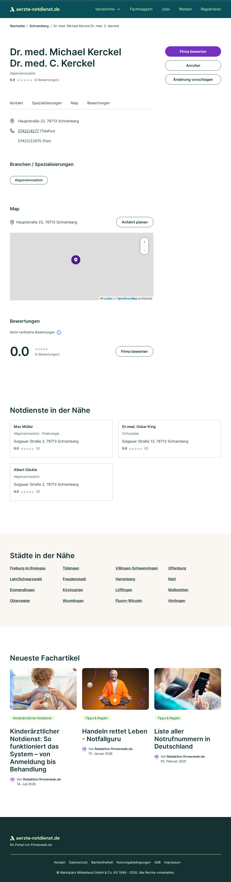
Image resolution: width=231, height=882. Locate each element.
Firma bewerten (134, 351)
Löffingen (124, 589)
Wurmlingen (73, 600)
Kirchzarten (73, 589)
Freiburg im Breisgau (28, 568)
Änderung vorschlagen (193, 79)
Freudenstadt (74, 579)
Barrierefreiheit (102, 862)
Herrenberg (125, 579)
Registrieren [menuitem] (211, 9)
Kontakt (59, 862)
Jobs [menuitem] (166, 9)
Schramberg (39, 26)
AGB (157, 862)
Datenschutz (78, 862)
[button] (76, 261)
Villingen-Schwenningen (137, 568)
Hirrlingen (176, 600)
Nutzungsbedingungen (134, 862)
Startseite (17, 26)
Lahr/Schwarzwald (26, 579)
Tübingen (71, 568)
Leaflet (107, 298)
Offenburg (177, 568)
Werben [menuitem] (185, 9)
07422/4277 (28, 131)
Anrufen (193, 65)
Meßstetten (178, 589)
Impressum (172, 862)
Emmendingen (22, 589)
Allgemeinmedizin (29, 180)
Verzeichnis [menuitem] (105, 9)
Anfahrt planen (135, 222)
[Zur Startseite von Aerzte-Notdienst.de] (35, 9)
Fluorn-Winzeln (129, 600)
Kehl (172, 579)
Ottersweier (20, 600)
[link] (61, 439)
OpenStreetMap (127, 298)
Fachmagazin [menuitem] (141, 9)
